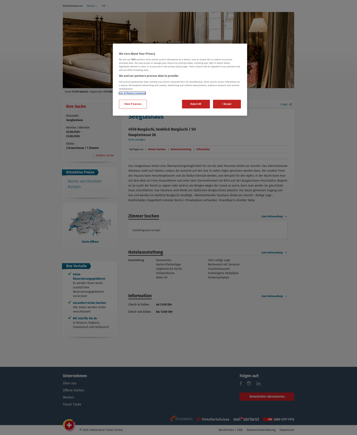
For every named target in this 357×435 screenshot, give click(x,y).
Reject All (195, 103)
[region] (180, 80)
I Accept (227, 103)
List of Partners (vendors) (132, 93)
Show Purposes (132, 103)
